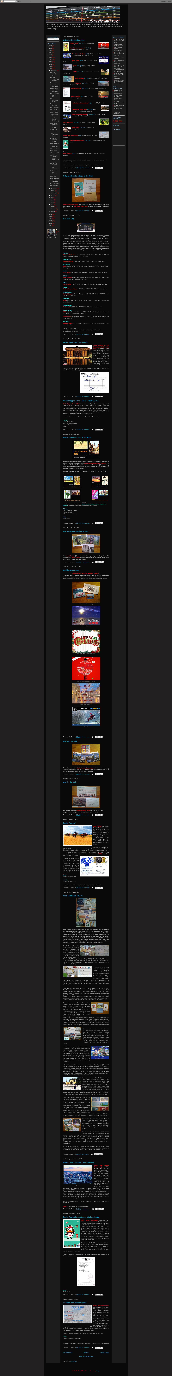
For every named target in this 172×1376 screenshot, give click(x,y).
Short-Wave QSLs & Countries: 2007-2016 (119, 41)
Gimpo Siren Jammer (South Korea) (78, 1162)
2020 (50, 59)
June (52, 200)
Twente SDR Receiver (117, 112)
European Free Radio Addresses (118, 109)
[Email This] (96, 168)
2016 (50, 68)
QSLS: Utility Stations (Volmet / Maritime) (119, 54)
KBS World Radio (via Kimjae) (53, 140)
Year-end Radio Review (73, 896)
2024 (50, 50)
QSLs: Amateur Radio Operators (118, 44)
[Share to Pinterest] (102, 168)
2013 (50, 218)
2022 (50, 55)
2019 (50, 61)
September (54, 193)
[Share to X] (99, 168)
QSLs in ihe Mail (54, 153)
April (52, 204)
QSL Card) (82, 127)
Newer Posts (67, 1353)
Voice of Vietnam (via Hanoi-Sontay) (54, 135)
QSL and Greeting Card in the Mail (78, 176)
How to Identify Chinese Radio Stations (118, 95)
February (53, 209)
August (53, 195)
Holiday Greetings (71, 570)
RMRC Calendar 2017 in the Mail (77, 438)
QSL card (86, 78)
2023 (50, 52)
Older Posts (104, 1353)
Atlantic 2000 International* (74, 1303)
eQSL (86, 54)
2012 (50, 221)
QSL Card (81, 43)
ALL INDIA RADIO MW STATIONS (119, 66)
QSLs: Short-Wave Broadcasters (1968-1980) (119, 62)
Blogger (98, 1371)
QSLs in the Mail (70, 741)
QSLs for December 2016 (73, 40)
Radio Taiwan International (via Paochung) (81, 1217)
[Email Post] (92, 167)
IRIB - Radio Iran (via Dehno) (75, 342)
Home (86, 1353)
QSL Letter (85, 88)
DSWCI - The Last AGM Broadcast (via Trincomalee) (54, 165)
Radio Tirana (53, 150)
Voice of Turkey (54, 148)
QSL (73, 153)
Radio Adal (53, 176)
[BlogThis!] (97, 168)
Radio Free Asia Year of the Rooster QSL (54, 180)
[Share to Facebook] (101, 168)
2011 (50, 223)
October (53, 190)
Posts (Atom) (73, 1361)
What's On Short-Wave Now (118, 91)
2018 (50, 64)
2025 (50, 48)
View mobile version (86, 1356)
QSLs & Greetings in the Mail (75, 531)
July (52, 197)
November (53, 188)
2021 (50, 57)
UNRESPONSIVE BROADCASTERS (119, 74)
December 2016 (54, 185)
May (52, 202)
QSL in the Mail (69, 782)
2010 (50, 225)
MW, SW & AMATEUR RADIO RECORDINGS (119, 70)
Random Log (68, 219)
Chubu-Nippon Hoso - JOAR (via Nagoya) (80, 401)
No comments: (86, 167)
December (53, 70)
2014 (50, 216)
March (52, 206)
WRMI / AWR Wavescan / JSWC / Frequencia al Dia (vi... (54, 158)
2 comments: (85, 1154)
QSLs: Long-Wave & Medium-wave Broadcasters (119, 82)
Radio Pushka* (69, 823)
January (53, 211)
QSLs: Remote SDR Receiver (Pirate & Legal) (118, 49)
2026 (50, 46)
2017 (50, 66)
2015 (50, 214)
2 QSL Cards (91, 114)
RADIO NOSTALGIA (117, 77)
